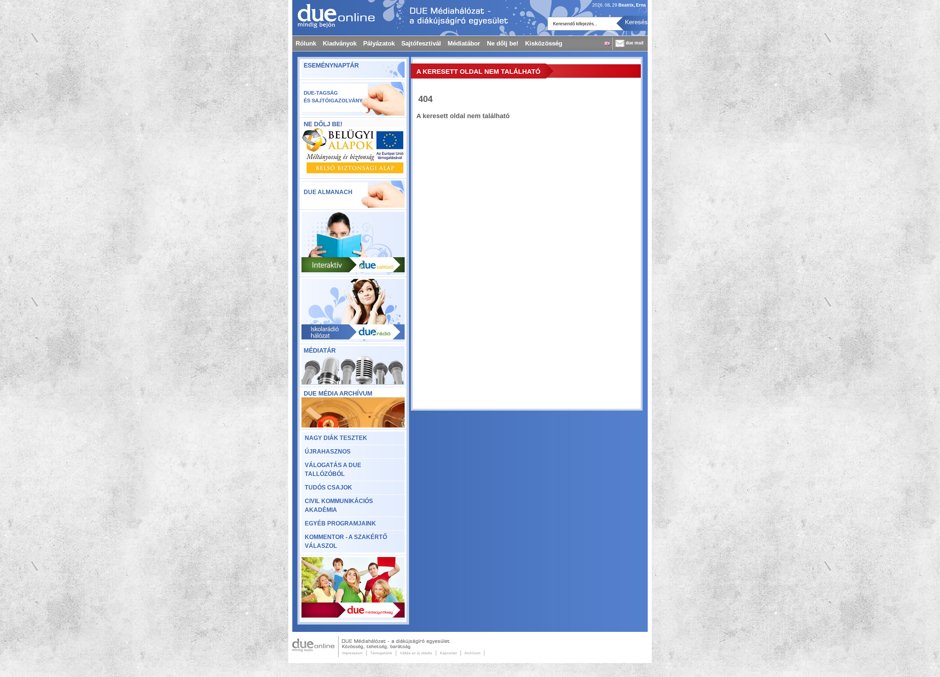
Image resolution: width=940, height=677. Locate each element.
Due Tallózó (353, 243)
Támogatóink (381, 653)
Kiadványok (340, 43)
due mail (634, 43)
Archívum (472, 653)
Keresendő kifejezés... (575, 23)
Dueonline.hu (333, 16)
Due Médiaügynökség (353, 588)
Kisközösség (543, 43)
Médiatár (320, 350)
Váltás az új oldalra (416, 653)
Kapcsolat (448, 653)
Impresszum (352, 653)
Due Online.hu (315, 646)
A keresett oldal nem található (478, 71)
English (607, 43)
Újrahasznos (328, 451)
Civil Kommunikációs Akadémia (339, 505)
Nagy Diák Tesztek (336, 438)
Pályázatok (379, 43)
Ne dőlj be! (502, 43)
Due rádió (353, 310)
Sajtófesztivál (421, 43)
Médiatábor (464, 43)
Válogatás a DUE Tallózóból (333, 469)
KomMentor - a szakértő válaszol (346, 541)
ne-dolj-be (353, 152)
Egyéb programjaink (340, 523)
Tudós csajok (328, 487)
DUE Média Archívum (338, 393)
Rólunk (306, 43)
